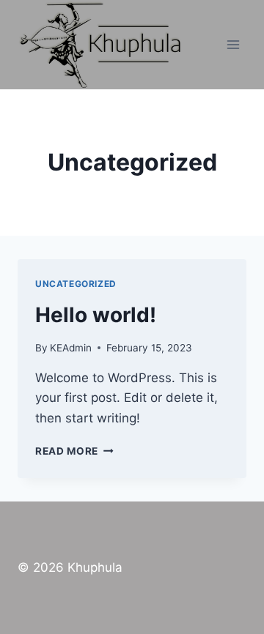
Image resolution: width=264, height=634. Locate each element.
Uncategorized (76, 283)
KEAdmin (71, 348)
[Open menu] (232, 44)
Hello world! (95, 314)
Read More (74, 451)
